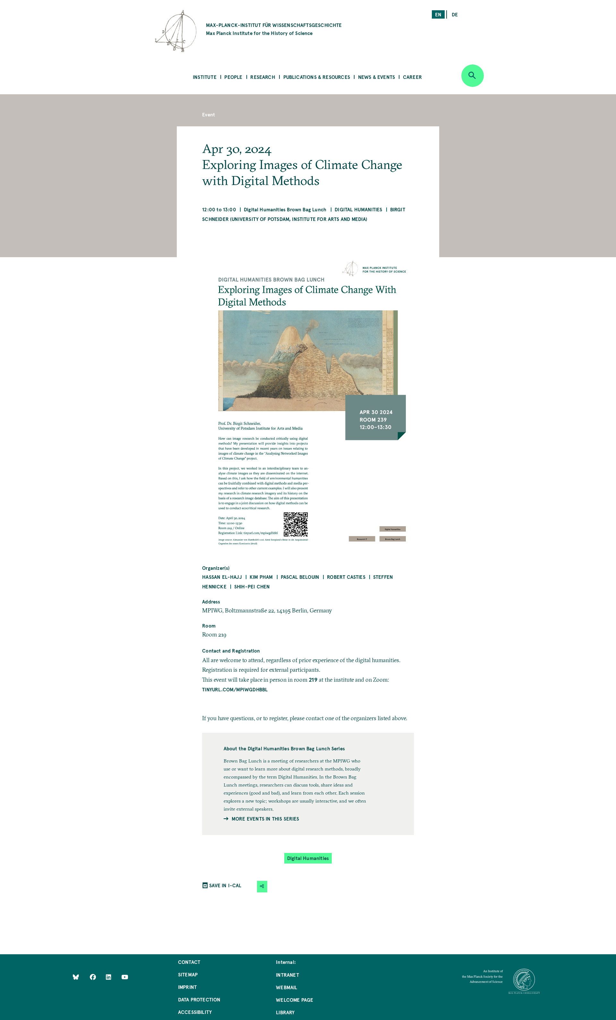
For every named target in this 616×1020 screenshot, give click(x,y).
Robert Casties (346, 576)
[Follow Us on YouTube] (124, 976)
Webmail (286, 987)
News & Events (376, 76)
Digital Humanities (358, 209)
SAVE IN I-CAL (225, 885)
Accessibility (195, 1011)
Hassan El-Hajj (222, 576)
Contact (189, 961)
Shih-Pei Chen (252, 586)
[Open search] (472, 75)
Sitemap (188, 974)
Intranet (287, 974)
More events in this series (265, 818)
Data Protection (199, 999)
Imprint (187, 986)
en (438, 14)
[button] (262, 886)
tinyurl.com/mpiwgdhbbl (235, 689)
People (233, 76)
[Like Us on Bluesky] (76, 976)
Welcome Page (294, 999)
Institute (205, 76)
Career (412, 76)
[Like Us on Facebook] (93, 976)
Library (285, 1012)
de (455, 14)
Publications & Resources (316, 76)
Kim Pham (261, 576)
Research (262, 76)
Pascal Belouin (300, 576)
